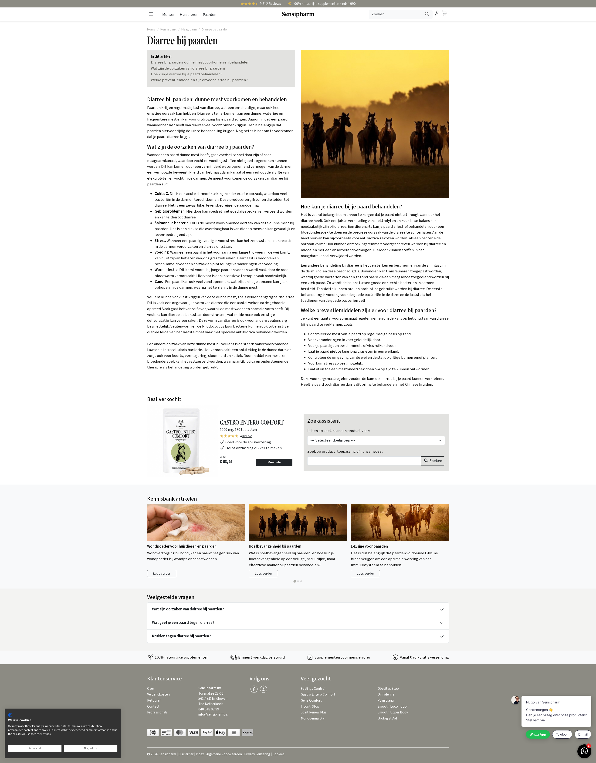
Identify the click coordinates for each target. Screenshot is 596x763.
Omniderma (386, 694)
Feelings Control (313, 688)
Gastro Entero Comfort (318, 694)
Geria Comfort (311, 700)
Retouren (154, 700)
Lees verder (161, 573)
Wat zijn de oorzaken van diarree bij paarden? (188, 68)
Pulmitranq (386, 700)
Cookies (278, 754)
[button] (151, 14)
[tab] (294, 581)
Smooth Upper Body (393, 712)
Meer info (274, 462)
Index (200, 754)
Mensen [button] (168, 14)
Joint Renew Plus (313, 712)
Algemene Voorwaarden (224, 754)
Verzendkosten (158, 694)
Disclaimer (185, 754)
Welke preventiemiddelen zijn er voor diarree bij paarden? (199, 80)
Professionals (157, 712)
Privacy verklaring (257, 754)
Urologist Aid (387, 718)
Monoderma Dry (313, 718)
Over (150, 688)
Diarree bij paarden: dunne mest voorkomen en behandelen (200, 62)
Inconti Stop (310, 706)
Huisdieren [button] (189, 14)
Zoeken (435, 461)
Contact (153, 706)
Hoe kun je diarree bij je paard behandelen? (186, 74)
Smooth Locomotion (393, 706)
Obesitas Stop (388, 688)
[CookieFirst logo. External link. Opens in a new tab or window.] (10, 715)
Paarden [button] (209, 14)
